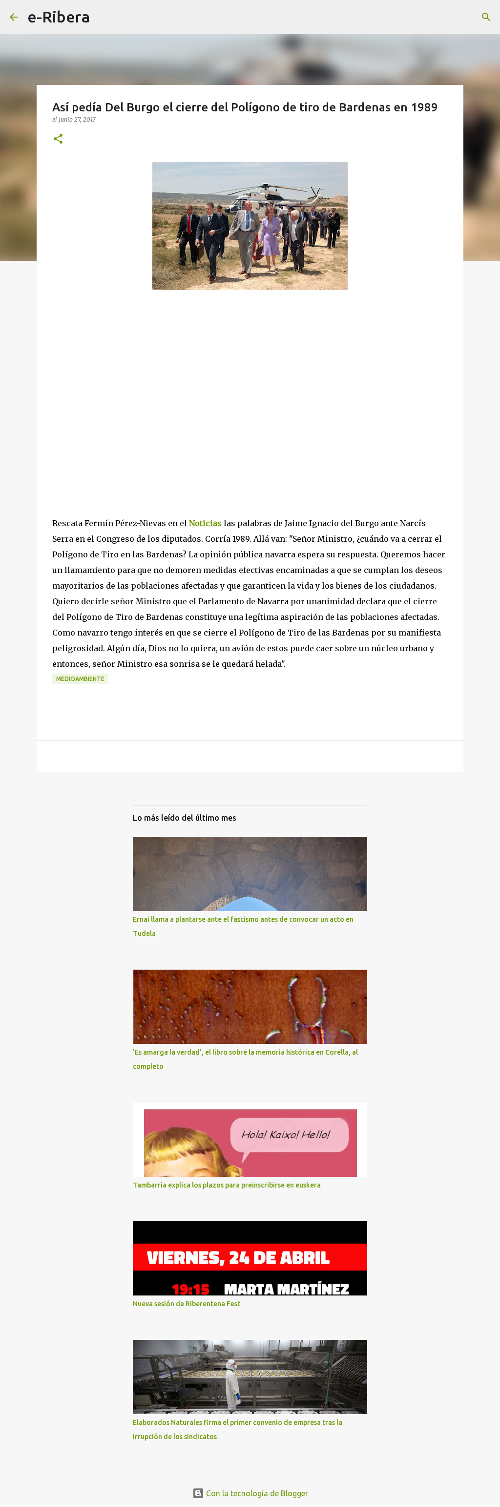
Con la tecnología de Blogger (256, 1493)
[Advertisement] (125, 418)
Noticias (205, 523)
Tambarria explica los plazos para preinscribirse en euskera (227, 1185)
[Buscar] (103, 17)
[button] (58, 139)
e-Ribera (58, 16)
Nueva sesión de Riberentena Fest (186, 1304)
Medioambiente (80, 679)
